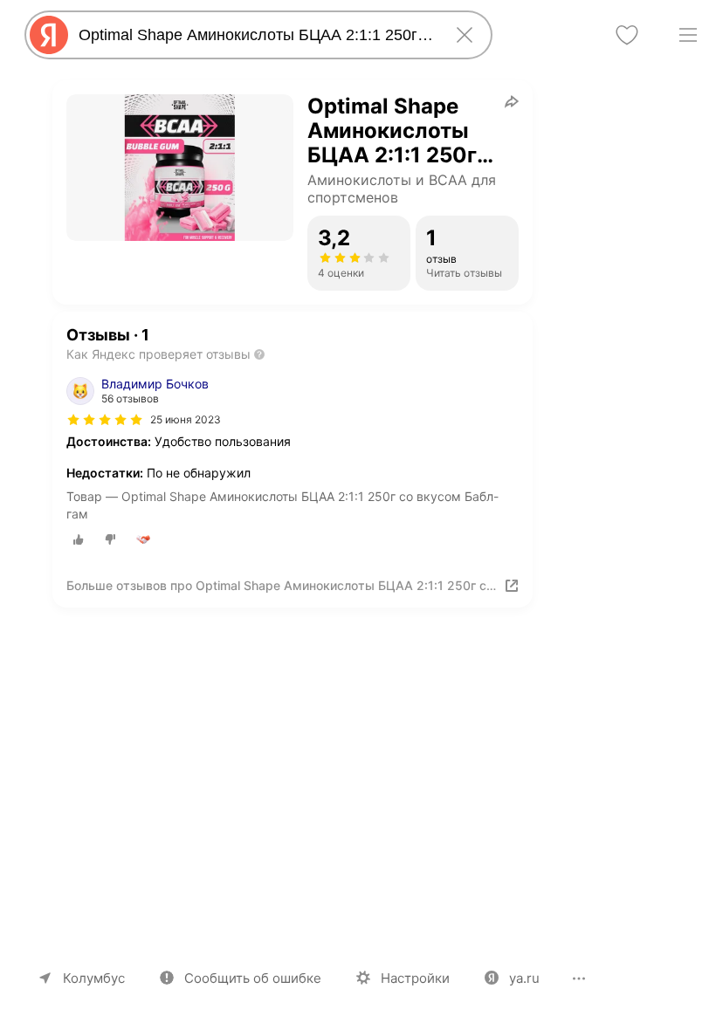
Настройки (415, 978)
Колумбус (94, 978)
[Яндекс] (49, 35)
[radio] (78, 539)
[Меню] (688, 34)
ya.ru (524, 978)
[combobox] (255, 35)
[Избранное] (627, 35)
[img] (104, 420)
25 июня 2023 (185, 419)
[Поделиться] (512, 101)
